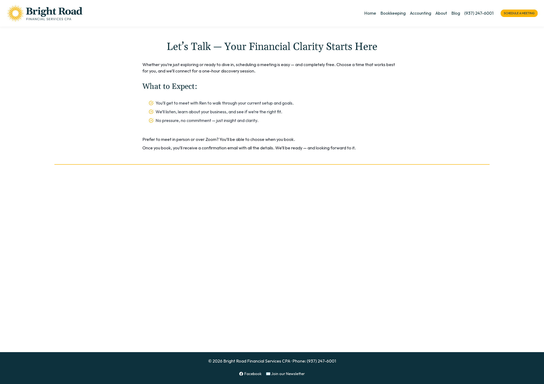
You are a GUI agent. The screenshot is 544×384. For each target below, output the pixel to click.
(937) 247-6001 (478, 13)
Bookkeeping (393, 13)
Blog (455, 13)
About (441, 13)
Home (370, 13)
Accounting (420, 13)
